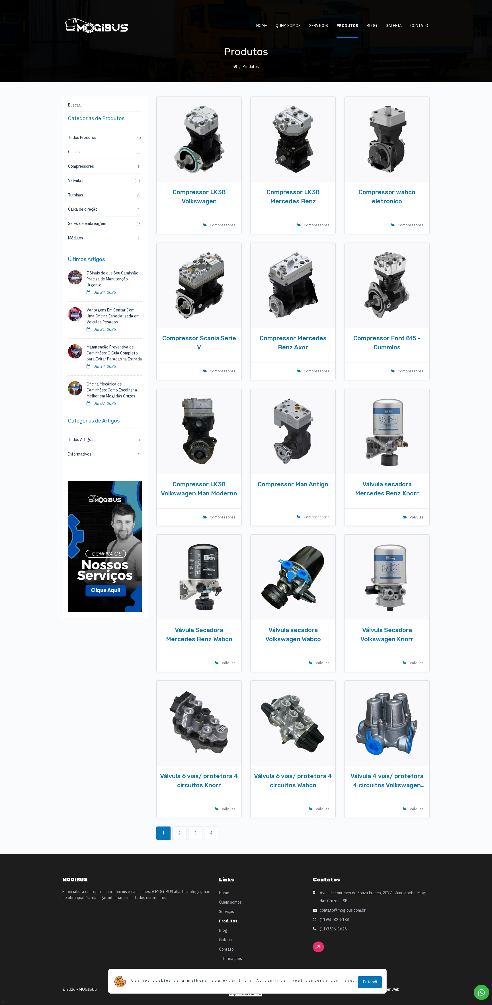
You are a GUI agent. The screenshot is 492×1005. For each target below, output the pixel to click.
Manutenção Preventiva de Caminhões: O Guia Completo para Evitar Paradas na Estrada (114, 353)
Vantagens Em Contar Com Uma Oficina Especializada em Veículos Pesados (113, 316)
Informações (230, 958)
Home (261, 25)
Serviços (318, 25)
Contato (419, 25)
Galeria (394, 25)
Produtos (347, 25)
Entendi (370, 982)
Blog (372, 25)
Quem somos (288, 25)
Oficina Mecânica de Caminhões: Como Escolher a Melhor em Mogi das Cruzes (112, 390)
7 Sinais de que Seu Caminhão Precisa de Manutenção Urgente (112, 279)
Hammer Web (387, 989)
